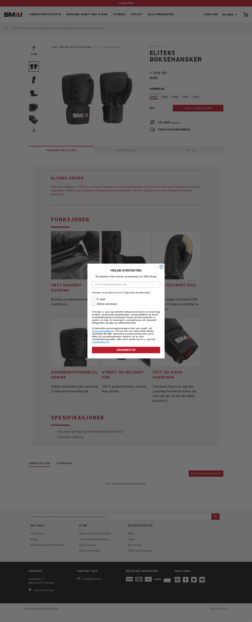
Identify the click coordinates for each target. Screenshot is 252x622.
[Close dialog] (161, 266)
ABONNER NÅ (126, 349)
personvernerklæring (103, 331)
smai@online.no (100, 342)
